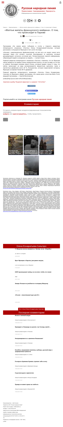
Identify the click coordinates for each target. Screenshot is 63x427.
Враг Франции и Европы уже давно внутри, (29, 260)
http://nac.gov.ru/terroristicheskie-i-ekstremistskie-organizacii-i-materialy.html (17, 188)
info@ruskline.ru (17, 406)
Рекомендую (32, 85)
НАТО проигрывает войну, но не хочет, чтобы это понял (33, 272)
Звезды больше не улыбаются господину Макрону (31, 283)
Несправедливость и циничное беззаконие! (29, 338)
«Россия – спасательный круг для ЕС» (27, 295)
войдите (6, 114)
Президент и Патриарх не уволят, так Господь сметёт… (33, 327)
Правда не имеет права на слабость (26, 384)
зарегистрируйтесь (19, 114)
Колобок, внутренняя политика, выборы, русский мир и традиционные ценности (33, 350)
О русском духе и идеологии (24, 373)
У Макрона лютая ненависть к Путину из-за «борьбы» (33, 249)
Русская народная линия (42, 99)
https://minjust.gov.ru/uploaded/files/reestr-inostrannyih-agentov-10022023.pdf (17, 211)
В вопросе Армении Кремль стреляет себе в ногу (31, 361)
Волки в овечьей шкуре (22, 315)
